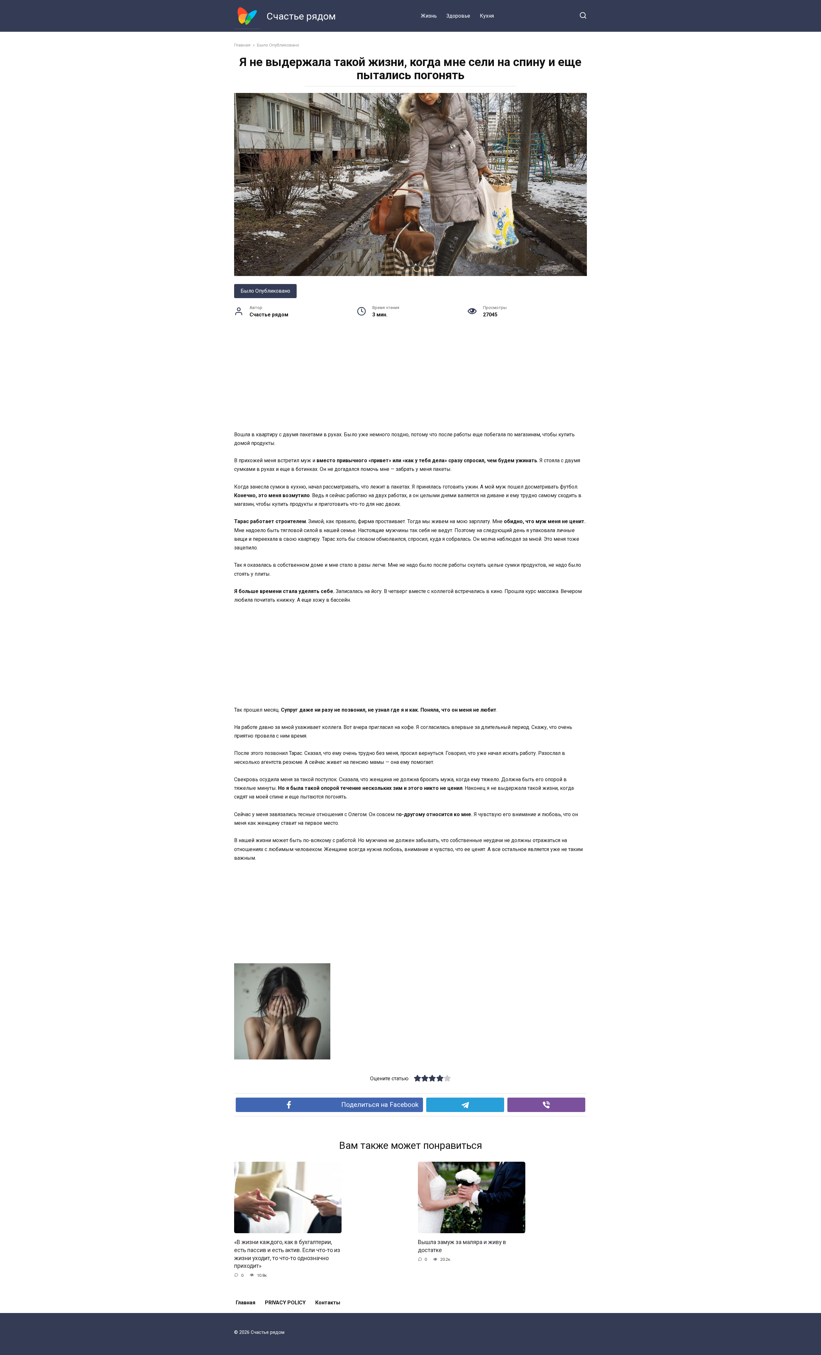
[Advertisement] (410, 383)
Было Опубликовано (265, 291)
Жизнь (429, 16)
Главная (245, 1303)
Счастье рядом (301, 16)
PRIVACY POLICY (285, 1303)
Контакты (327, 1303)
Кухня (487, 16)
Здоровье (458, 16)
